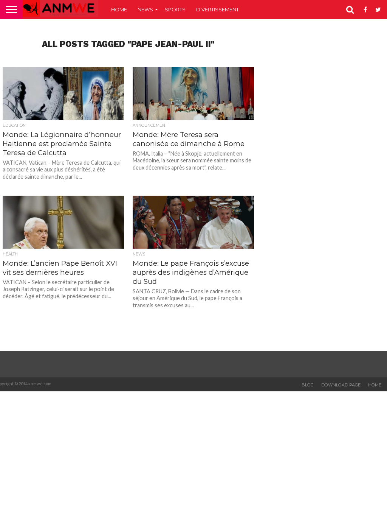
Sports (175, 9)
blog (308, 385)
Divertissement (217, 9)
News (145, 9)
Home (119, 9)
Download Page (341, 385)
